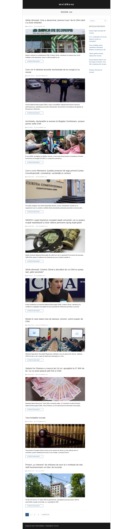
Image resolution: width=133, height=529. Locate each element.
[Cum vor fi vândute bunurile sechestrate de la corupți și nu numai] (55, 90)
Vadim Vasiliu (30, 75)
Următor (45, 514)
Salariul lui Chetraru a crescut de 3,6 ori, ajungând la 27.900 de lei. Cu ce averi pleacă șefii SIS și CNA (54, 369)
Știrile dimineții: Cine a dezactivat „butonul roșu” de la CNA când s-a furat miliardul (55, 21)
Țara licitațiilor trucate (35, 418)
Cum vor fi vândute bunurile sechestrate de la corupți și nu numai (52, 70)
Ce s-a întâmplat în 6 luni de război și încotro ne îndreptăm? (98, 39)
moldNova (66, 4)
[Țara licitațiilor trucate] (55, 436)
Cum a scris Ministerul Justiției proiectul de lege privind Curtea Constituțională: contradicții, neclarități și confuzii (54, 171)
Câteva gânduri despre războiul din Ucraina (96, 54)
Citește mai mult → (34, 61)
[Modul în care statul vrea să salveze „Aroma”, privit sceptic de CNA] (55, 340)
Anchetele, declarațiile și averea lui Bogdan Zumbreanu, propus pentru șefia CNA (55, 122)
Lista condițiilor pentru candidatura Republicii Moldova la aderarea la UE (97, 47)
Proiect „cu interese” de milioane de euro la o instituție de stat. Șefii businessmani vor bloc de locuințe (54, 466)
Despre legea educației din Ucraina (97, 32)
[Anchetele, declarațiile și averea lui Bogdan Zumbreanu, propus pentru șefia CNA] (55, 142)
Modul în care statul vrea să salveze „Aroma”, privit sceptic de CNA (54, 320)
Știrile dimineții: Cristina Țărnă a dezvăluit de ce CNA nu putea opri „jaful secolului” (54, 270)
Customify (55, 526)
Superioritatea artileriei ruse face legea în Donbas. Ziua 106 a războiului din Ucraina (97, 62)
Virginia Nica (30, 176)
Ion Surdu (29, 127)
